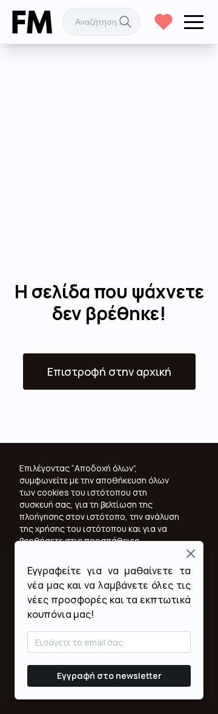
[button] (193, 21)
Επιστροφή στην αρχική (109, 371)
